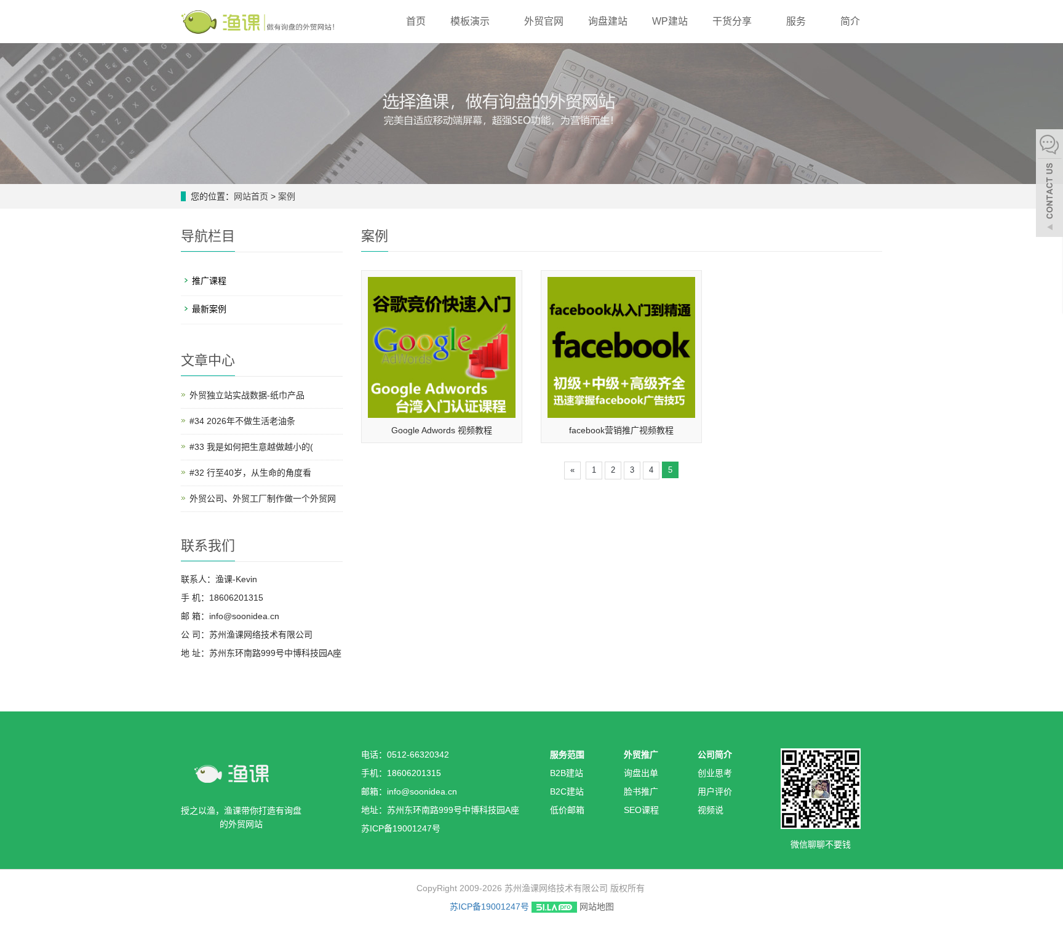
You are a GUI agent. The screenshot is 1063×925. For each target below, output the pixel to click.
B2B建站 (566, 773)
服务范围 (567, 754)
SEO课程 (641, 810)
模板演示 (471, 21)
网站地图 (596, 906)
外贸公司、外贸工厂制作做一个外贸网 (262, 498)
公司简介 (715, 754)
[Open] (1049, 184)
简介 (851, 21)
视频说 (710, 810)
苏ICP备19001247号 (489, 906)
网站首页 (251, 196)
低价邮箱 (567, 810)
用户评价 (715, 791)
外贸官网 (543, 21)
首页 (416, 21)
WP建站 (670, 21)
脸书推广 (641, 791)
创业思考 (715, 773)
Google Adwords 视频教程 (441, 430)
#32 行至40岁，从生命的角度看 (250, 473)
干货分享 (733, 21)
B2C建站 (567, 791)
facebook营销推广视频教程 (621, 430)
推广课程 (209, 281)
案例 (286, 196)
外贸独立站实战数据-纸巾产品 (247, 395)
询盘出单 (641, 773)
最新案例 (209, 309)
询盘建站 (607, 21)
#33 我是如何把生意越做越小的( (251, 447)
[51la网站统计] (554, 906)
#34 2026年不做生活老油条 (242, 421)
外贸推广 (641, 754)
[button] (496, 21)
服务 (797, 21)
